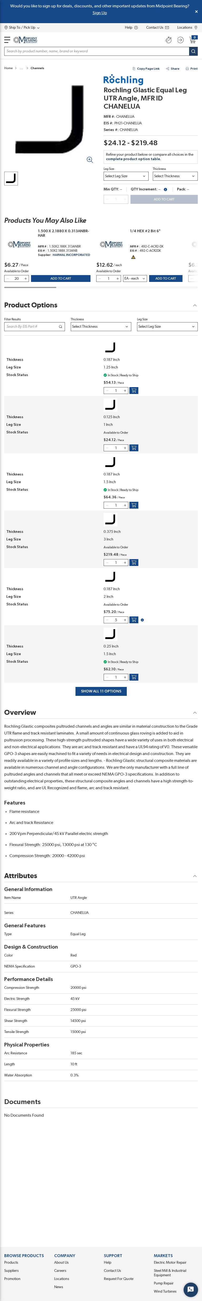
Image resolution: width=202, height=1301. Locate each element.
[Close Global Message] (196, 11)
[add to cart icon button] (133, 390)
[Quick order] (168, 40)
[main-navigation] (7, 40)
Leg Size (109, 168)
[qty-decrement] (107, 199)
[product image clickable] (11, 178)
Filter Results (12, 319)
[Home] (25, 40)
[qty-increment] (125, 199)
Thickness (159, 168)
